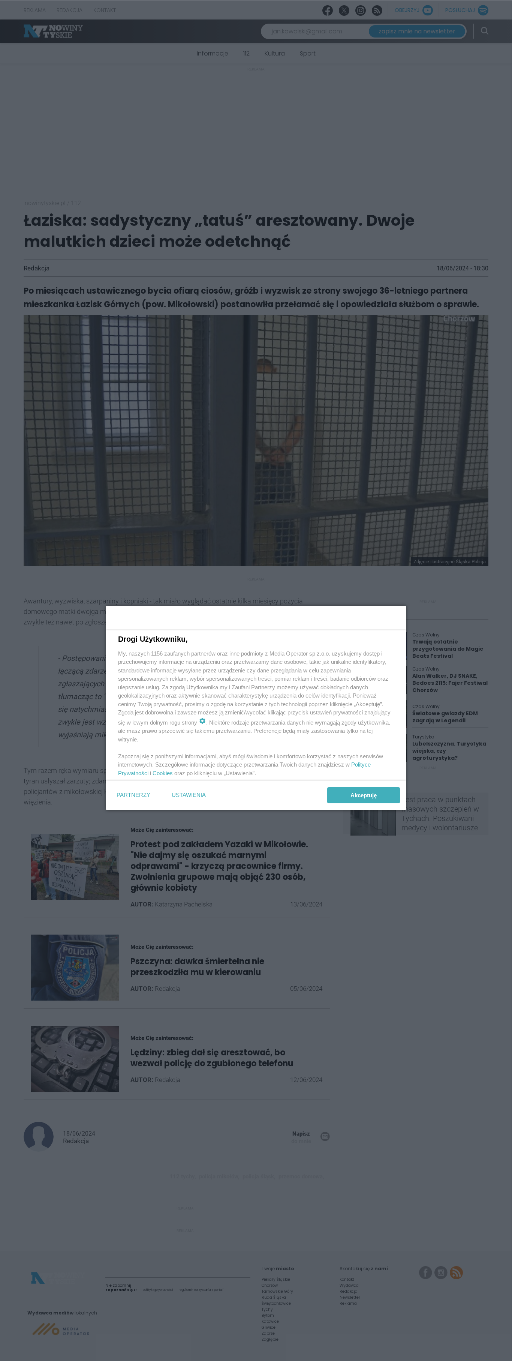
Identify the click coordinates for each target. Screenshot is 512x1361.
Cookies (163, 773)
